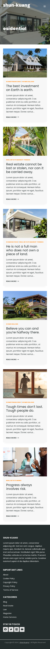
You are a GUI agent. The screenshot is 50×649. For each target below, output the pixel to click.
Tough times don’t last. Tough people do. (24, 409)
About (5, 574)
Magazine (7, 613)
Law (5, 609)
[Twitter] (11, 629)
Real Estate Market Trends (18, 160)
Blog (5, 601)
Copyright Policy (10, 582)
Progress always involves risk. (19, 487)
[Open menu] (44, 6)
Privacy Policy (9, 586)
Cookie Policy (9, 578)
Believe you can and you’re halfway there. (22, 330)
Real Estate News (14, 480)
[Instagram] (16, 629)
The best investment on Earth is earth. (22, 88)
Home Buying (12, 242)
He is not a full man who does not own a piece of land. (22, 250)
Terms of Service (10, 590)
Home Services (10, 617)
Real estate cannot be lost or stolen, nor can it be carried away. (25, 168)
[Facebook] (5, 629)
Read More (12, 117)
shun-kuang (24, 642)
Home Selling (28, 82)
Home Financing (13, 82)
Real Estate (8, 605)
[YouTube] (22, 629)
